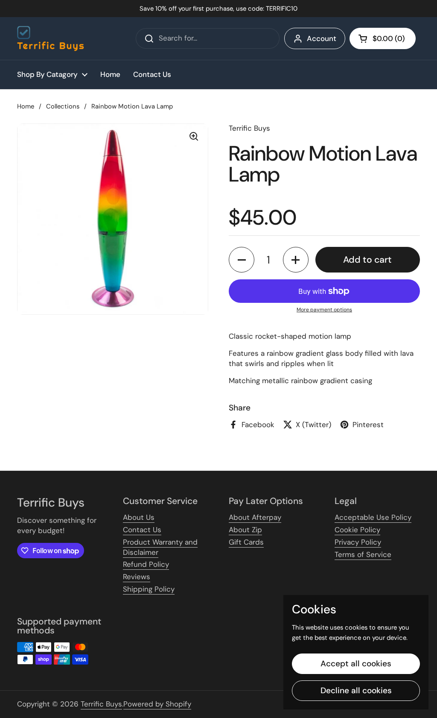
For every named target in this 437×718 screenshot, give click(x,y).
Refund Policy (146, 564)
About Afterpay (255, 517)
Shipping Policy (149, 589)
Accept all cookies (355, 663)
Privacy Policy (358, 542)
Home (25, 106)
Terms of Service (363, 554)
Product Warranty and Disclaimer (160, 547)
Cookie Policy (357, 529)
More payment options (324, 309)
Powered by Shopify (157, 704)
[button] (383, 38)
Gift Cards (246, 542)
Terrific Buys (101, 704)
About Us (138, 517)
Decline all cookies (356, 690)
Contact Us (142, 529)
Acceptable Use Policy (373, 517)
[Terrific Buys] (50, 38)
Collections (62, 106)
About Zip (245, 529)
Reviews (136, 576)
